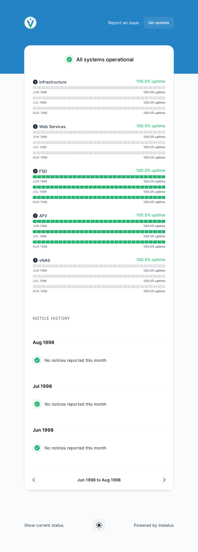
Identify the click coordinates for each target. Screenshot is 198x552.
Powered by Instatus (154, 525)
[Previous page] (66, 480)
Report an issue (123, 22)
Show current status (43, 525)
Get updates (158, 22)
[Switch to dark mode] (99, 525)
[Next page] (132, 480)
